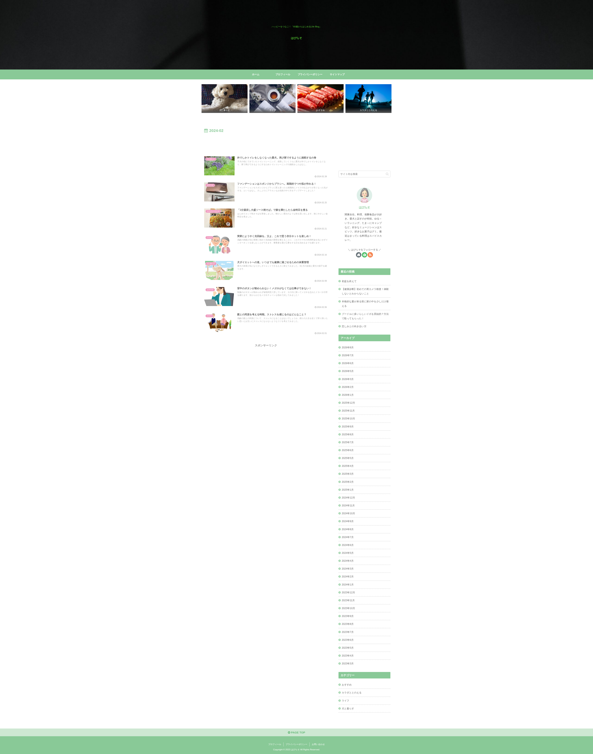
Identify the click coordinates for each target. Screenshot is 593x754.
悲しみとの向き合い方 (354, 326)
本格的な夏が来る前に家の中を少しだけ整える (365, 303)
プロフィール (274, 744)
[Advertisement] (266, 143)
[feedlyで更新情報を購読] (364, 255)
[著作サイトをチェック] (358, 255)
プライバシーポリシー (296, 744)
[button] (387, 174)
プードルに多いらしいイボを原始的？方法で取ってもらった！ (365, 316)
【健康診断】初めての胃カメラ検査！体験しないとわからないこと (365, 291)
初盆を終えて (349, 281)
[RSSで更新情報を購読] (370, 255)
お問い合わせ (318, 744)
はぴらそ (364, 207)
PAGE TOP (297, 732)
